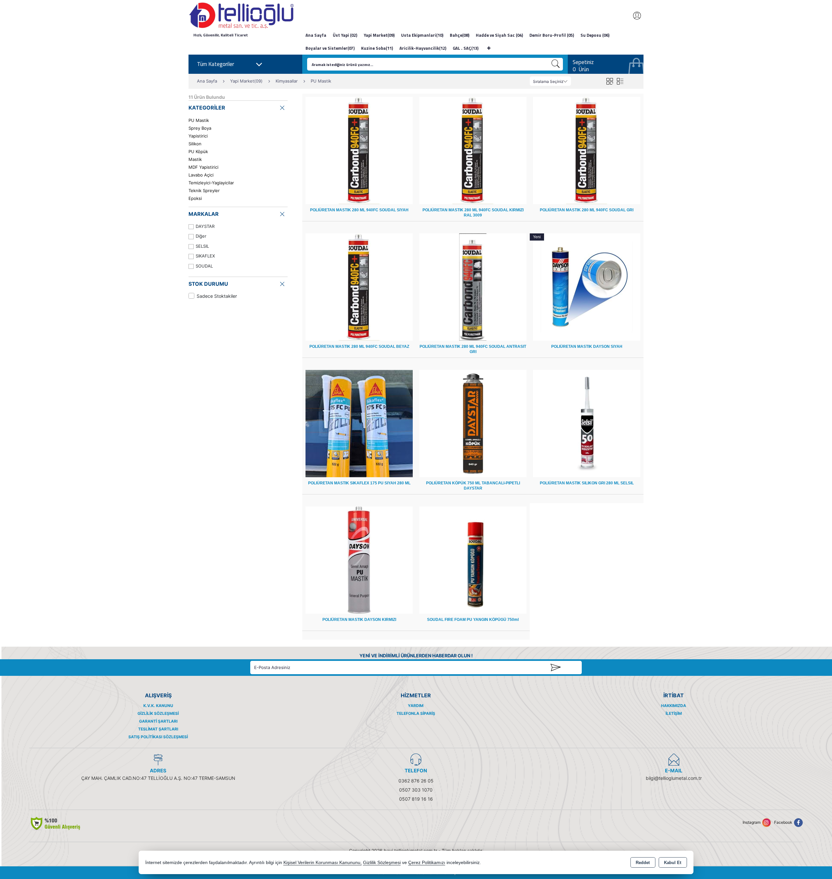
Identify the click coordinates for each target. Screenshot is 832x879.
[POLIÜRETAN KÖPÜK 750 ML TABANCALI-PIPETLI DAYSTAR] (472, 423)
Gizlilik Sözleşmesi (158, 713)
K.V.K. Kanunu (158, 705)
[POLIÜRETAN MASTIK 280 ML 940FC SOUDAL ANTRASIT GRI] (472, 286)
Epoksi (195, 198)
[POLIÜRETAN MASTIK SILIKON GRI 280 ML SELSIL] (586, 423)
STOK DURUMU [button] (208, 284)
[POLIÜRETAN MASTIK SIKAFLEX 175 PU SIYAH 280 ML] (359, 423)
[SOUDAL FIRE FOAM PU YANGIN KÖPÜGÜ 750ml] (472, 559)
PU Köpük (198, 151)
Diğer (201, 236)
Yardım (415, 705)
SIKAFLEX (205, 255)
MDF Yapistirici (203, 167)
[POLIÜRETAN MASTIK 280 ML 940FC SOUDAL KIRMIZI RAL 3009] (472, 150)
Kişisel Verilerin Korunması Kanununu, (322, 862)
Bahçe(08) (459, 35)
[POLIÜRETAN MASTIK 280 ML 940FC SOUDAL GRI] (586, 150)
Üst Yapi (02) (345, 35)
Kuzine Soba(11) (377, 48)
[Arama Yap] (556, 64)
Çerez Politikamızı (426, 862)
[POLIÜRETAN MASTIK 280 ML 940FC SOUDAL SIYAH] (359, 150)
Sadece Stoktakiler (217, 296)
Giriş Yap (633, 15)
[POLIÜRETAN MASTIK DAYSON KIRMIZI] (359, 559)
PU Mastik (198, 120)
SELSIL (202, 246)
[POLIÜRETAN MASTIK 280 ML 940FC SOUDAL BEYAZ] (359, 286)
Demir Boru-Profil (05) (551, 35)
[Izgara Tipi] (609, 81)
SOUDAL (204, 266)
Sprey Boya (199, 128)
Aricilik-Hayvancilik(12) (422, 48)
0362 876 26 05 (416, 780)
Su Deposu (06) (594, 35)
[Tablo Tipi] (620, 81)
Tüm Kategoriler (215, 64)
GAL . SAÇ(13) (465, 48)
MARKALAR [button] (203, 214)
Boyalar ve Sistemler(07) (330, 48)
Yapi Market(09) (379, 35)
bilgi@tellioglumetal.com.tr (674, 778)
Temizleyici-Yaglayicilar (211, 182)
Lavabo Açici (201, 174)
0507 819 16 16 (416, 799)
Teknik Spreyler (204, 190)
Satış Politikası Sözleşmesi (158, 736)
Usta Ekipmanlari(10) (422, 35)
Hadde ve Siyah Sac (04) (499, 35)
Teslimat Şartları (158, 729)
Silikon (195, 143)
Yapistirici (198, 135)
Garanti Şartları (158, 721)
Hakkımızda (673, 705)
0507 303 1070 (416, 790)
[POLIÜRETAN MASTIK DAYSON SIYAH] (586, 286)
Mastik (195, 159)
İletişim (674, 713)
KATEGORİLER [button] (206, 107)
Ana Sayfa (316, 35)
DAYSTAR (205, 226)
